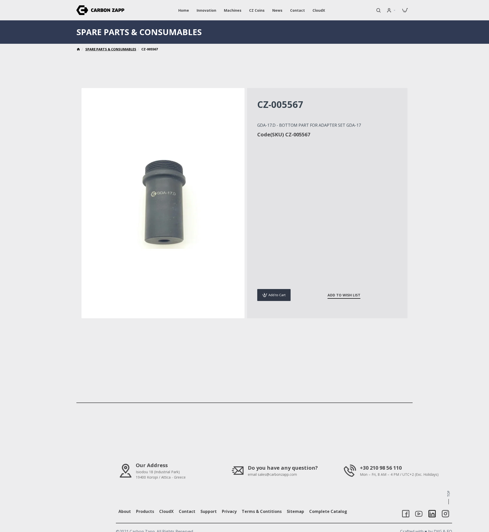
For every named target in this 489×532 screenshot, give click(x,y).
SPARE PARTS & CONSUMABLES (110, 49)
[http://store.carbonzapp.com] (78, 49)
